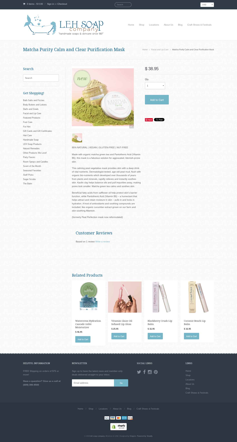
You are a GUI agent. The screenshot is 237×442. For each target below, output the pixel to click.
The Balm (27, 183)
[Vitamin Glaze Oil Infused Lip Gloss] (124, 297)
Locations (154, 24)
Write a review (102, 241)
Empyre (133, 436)
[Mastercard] (118, 418)
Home (131, 24)
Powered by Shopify (144, 436)
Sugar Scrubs (29, 179)
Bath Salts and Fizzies (33, 100)
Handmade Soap (31, 140)
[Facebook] (144, 372)
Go (121, 382)
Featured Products (31, 118)
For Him (26, 126)
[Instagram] (150, 372)
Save (150, 120)
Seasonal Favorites (32, 170)
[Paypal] (106, 418)
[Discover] (130, 418)
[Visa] (112, 418)
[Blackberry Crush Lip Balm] (161, 297)
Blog (180, 24)
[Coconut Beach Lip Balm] (197, 297)
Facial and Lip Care (159, 50)
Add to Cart (157, 100)
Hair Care (27, 135)
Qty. (147, 79)
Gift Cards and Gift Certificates (37, 131)
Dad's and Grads (31, 109)
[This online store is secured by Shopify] (118, 426)
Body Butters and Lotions (35, 104)
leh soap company (97, 436)
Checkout (62, 4)
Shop (141, 24)
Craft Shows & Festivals (199, 24)
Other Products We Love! (35, 153)
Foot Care (27, 122)
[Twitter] (139, 372)
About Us (168, 24)
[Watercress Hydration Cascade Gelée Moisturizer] (88, 297)
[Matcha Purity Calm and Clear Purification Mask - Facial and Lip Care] (77, 138)
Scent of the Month (32, 166)
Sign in (50, 4)
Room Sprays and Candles (35, 162)
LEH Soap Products (32, 144)
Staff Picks (28, 175)
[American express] (124, 418)
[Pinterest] (156, 372)
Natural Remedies (31, 148)
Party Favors (29, 157)
